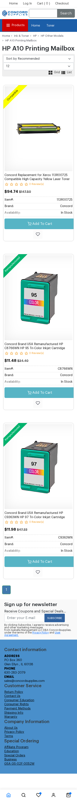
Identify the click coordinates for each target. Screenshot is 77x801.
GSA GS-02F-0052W (19, 763)
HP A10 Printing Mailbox (21, 40)
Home (13, 3)
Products (18, 25)
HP (35, 35)
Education (11, 751)
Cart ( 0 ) (43, 3)
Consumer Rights (16, 704)
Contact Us (12, 696)
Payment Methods (17, 708)
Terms (8, 736)
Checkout (62, 3)
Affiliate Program (16, 747)
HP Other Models (52, 35)
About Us (11, 727)
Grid (57, 72)
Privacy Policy (40, 632)
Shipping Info (13, 712)
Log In (27, 3)
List (69, 72)
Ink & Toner (21, 35)
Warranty (10, 716)
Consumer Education (19, 700)
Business (10, 759)
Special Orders (14, 755)
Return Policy (13, 692)
